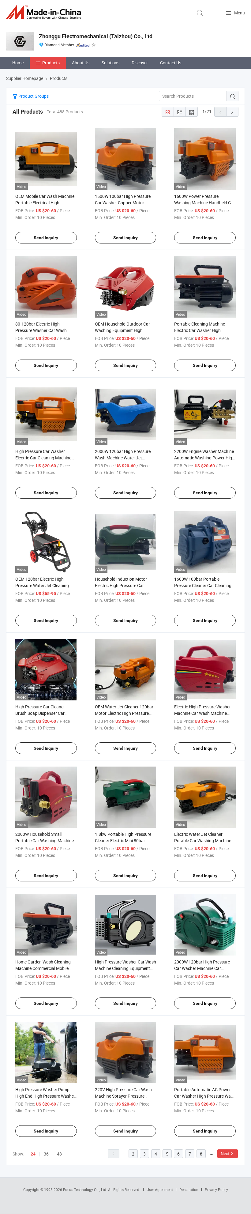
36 (46, 1154)
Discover (140, 63)
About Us (80, 63)
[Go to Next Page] (232, 111)
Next (225, 1153)
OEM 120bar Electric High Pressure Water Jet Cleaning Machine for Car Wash (42, 585)
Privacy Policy (216, 1189)
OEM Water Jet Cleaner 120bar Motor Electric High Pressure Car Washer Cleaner (124, 713)
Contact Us (170, 63)
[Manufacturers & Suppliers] (44, 12)
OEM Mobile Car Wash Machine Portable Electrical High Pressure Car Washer (44, 202)
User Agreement (160, 1189)
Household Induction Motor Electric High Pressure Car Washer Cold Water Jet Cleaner (124, 585)
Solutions (110, 63)
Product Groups (33, 96)
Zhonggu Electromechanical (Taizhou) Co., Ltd (95, 36)
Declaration (188, 1189)
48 (59, 1154)
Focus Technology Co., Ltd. (85, 1189)
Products (51, 63)
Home (18, 63)
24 (33, 1154)
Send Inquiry (46, 237)
